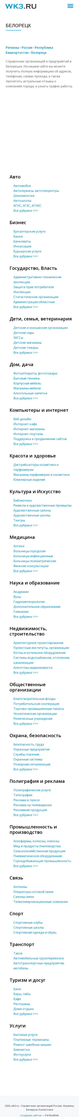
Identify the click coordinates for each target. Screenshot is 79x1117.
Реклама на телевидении (32, 805)
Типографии (22, 795)
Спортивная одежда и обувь (35, 932)
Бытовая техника (26, 378)
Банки (18, 236)
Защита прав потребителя (33, 287)
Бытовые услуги (25, 1035)
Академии (21, 592)
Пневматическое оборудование (37, 856)
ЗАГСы (18, 338)
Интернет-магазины (28, 429)
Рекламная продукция (30, 810)
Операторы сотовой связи (33, 892)
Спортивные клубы (27, 922)
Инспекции (21, 292)
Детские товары (25, 347)
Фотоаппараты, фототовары (35, 373)
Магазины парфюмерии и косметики (41, 475)
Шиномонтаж (23, 196)
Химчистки (21, 1049)
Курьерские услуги (27, 251)
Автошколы (22, 201)
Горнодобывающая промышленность (42, 861)
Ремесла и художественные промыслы (42, 505)
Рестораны (21, 1004)
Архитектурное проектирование (38, 643)
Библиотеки (22, 500)
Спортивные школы (28, 927)
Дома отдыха (23, 1009)
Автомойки (22, 186)
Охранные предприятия (31, 749)
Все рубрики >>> (25, 210)
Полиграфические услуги (32, 790)
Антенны (20, 887)
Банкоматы (22, 241)
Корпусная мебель (27, 383)
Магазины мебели (27, 388)
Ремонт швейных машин (32, 1044)
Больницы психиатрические (34, 561)
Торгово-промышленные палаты (38, 709)
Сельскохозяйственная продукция (39, 851)
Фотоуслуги (22, 1054)
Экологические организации (35, 714)
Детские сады (23, 333)
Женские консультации (31, 566)
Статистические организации (35, 297)
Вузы (17, 597)
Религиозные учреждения (32, 719)
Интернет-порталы (28, 434)
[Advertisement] (39, 128)
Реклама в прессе (26, 800)
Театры (19, 520)
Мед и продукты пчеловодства (37, 846)
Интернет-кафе (25, 424)
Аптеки (18, 546)
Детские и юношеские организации (40, 328)
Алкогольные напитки (30, 393)
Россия (27, 47)
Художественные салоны (32, 510)
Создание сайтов (30, 1115)
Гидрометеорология (28, 602)
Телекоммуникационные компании (40, 902)
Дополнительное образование (36, 607)
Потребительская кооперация (36, 704)
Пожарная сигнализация (31, 764)
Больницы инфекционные (33, 556)
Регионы (12, 47)
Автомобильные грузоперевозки (38, 958)
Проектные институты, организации (41, 648)
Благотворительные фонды (34, 699)
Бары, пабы (21, 994)
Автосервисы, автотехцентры (36, 191)
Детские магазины (27, 342)
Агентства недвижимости (32, 667)
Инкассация (22, 246)
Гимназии (20, 612)
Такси (17, 953)
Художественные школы (31, 515)
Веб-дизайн (22, 419)
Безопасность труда (28, 744)
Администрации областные (34, 302)
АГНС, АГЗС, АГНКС (27, 205)
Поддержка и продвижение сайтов (40, 439)
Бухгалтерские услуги (29, 231)
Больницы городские (29, 551)
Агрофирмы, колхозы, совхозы (36, 841)
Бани (17, 989)
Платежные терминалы (31, 1040)
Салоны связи (23, 897)
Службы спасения (26, 754)
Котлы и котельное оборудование (39, 653)
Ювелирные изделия (29, 479)
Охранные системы (27, 759)
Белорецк (39, 52)
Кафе (17, 999)
